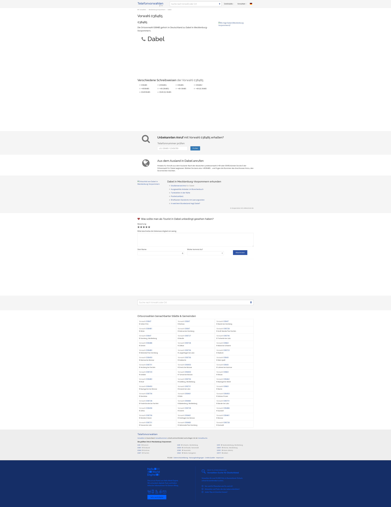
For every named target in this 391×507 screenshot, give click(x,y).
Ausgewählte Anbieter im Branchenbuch (187, 189)
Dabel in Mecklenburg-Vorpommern (188, 181)
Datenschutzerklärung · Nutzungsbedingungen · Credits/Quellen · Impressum (199, 458)
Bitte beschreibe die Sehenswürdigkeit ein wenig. (157, 231)
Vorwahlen (241, 4)
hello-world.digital (156, 497)
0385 (187, 445)
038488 (145, 343)
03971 (222, 453)
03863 (222, 343)
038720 (145, 372)
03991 (225, 450)
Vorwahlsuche (202, 438)
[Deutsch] (251, 4)
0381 (142, 445)
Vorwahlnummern (161, 438)
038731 (145, 364)
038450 (145, 357)
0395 (230, 445)
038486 (223, 408)
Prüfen (195, 148)
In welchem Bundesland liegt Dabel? (185, 203)
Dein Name (141, 249)
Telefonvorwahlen (150, 3)
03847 (145, 321)
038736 (223, 335)
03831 (143, 448)
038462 (223, 379)
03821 (186, 453)
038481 (145, 328)
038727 (184, 335)
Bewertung (141, 224)
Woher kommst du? (195, 249)
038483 (145, 350)
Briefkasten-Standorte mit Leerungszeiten (187, 200)
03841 (227, 448)
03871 (143, 453)
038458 (145, 408)
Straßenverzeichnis (182, 185)
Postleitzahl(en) (177, 196)
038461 (184, 393)
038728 (223, 328)
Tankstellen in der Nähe (180, 192)
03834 (188, 448)
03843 (222, 357)
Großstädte (228, 4)
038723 (223, 350)
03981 (184, 450)
